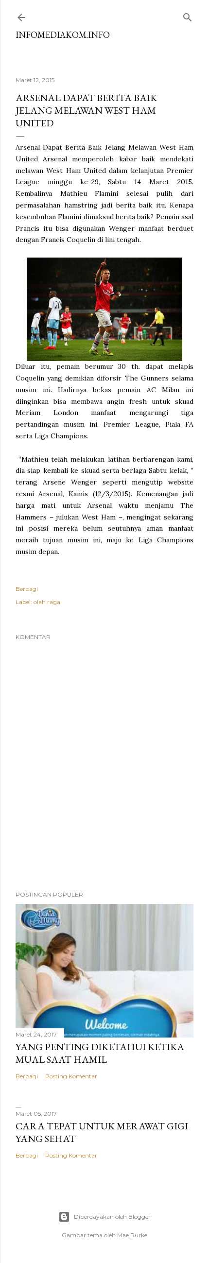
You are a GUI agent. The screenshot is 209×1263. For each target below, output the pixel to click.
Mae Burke (132, 1235)
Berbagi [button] (27, 588)
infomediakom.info (63, 34)
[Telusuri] (187, 15)
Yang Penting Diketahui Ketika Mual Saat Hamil (100, 1053)
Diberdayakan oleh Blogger (112, 1216)
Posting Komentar (71, 1076)
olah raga (47, 602)
